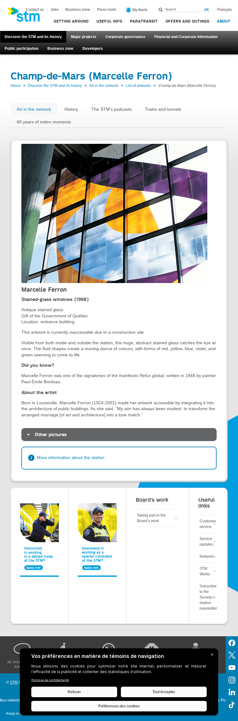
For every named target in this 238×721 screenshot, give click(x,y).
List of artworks (138, 86)
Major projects (83, 37)
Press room (106, 9)
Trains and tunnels (163, 109)
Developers (92, 48)
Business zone (60, 48)
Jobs (55, 9)
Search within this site (161, 9)
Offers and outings (187, 21)
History (71, 109)
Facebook (232, 642)
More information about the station (70, 457)
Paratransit (144, 21)
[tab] (119, 434)
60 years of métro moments (44, 121)
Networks (207, 556)
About (223, 21)
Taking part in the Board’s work (151, 518)
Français (224, 9)
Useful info (109, 21)
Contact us (35, 9)
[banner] (27, 16)
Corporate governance (125, 37)
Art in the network (103, 86)
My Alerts (139, 10)
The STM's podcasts (111, 109)
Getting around (71, 21)
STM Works (205, 571)
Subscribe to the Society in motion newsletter (208, 597)
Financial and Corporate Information (186, 37)
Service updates (206, 542)
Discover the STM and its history (33, 37)
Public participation (21, 48)
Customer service (208, 524)
